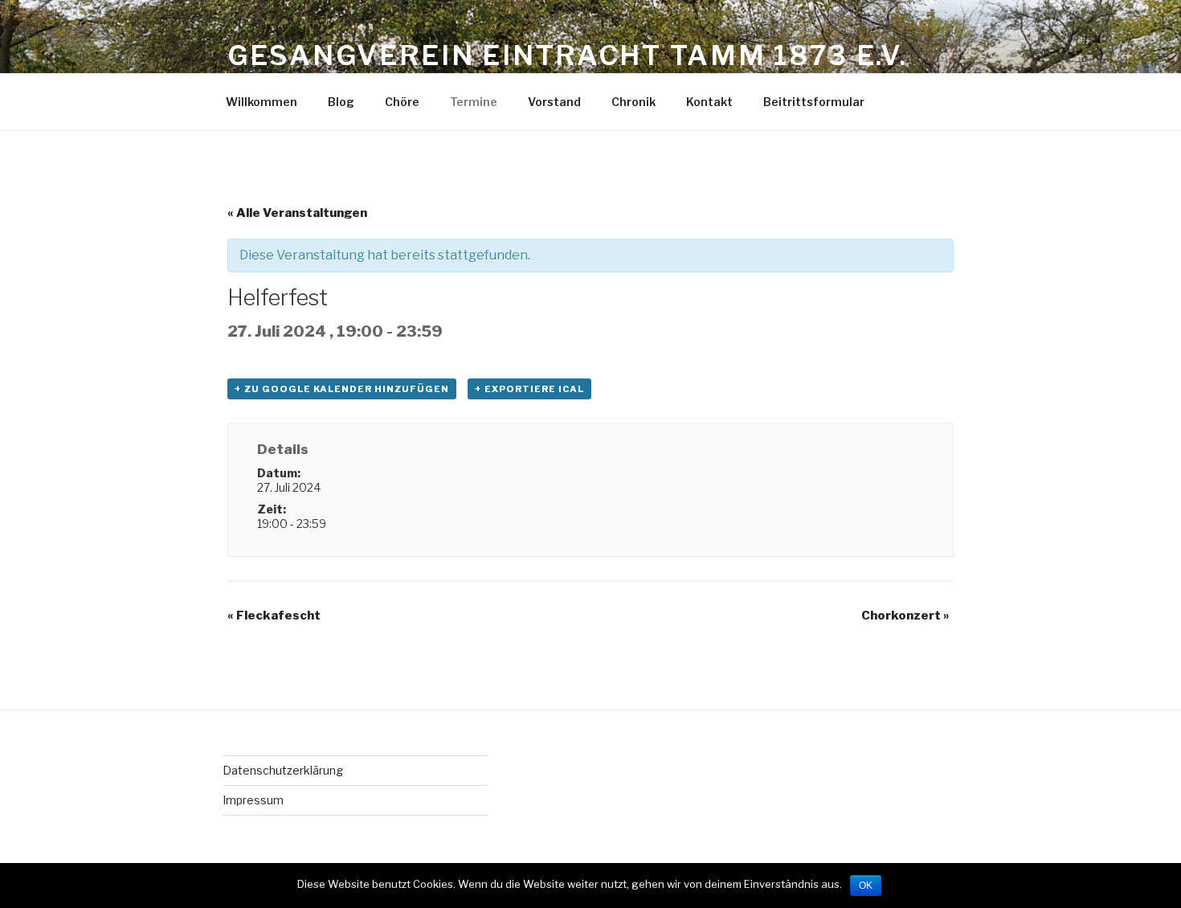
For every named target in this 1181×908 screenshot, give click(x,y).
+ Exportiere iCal (529, 389)
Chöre (402, 101)
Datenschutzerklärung (283, 770)
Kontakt (709, 101)
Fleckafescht (274, 615)
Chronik (633, 101)
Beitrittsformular (813, 101)
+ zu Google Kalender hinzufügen (342, 389)
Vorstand (554, 101)
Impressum (253, 800)
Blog (341, 101)
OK (865, 885)
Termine (473, 101)
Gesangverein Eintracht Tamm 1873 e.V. (567, 55)
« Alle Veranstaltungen (297, 213)
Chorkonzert (905, 615)
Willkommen (261, 101)
